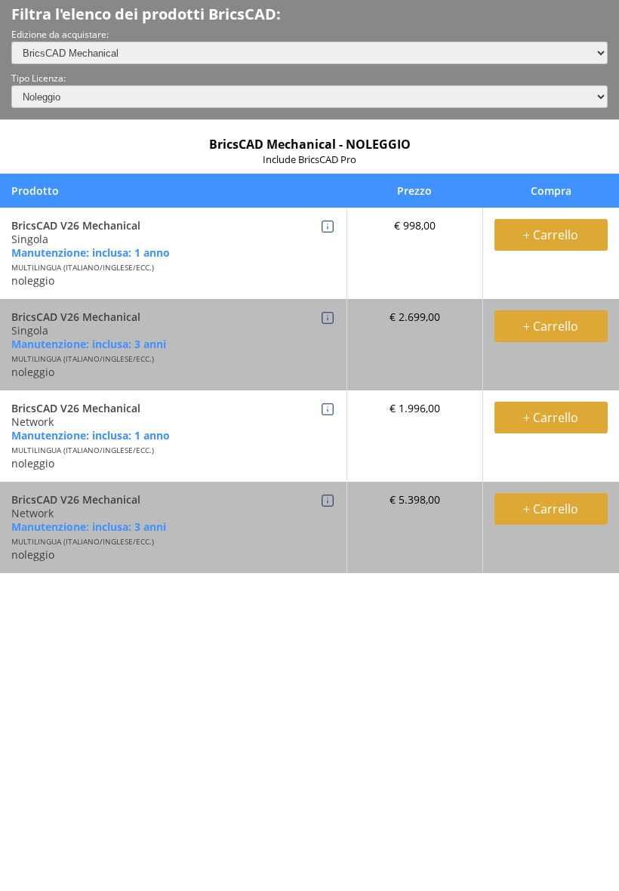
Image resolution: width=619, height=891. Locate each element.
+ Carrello (550, 235)
